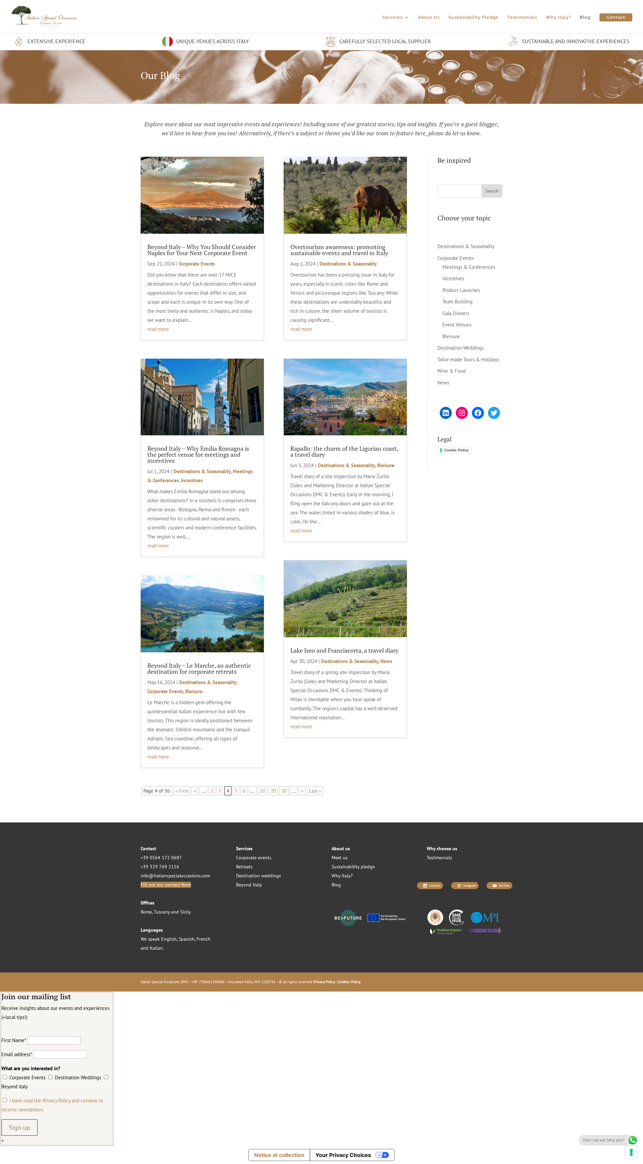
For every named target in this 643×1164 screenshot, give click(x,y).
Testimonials (522, 17)
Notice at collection (279, 1155)
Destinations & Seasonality (202, 471)
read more (158, 329)
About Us (429, 17)
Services (392, 17)
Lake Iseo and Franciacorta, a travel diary (344, 650)
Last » (315, 791)
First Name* (13, 1040)
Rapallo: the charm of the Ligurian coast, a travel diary (344, 451)
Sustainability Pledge (473, 17)
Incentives (192, 480)
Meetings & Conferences (468, 267)
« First (181, 791)
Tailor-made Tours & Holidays (468, 359)
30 (284, 791)
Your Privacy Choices (343, 1155)
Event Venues (456, 324)
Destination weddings (258, 876)
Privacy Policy (324, 981)
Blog (585, 17)
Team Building (457, 301)
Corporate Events (197, 264)
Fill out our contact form (166, 885)
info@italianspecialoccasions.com (175, 876)
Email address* (16, 1054)
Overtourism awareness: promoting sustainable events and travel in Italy (339, 250)
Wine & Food (451, 371)
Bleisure (194, 691)
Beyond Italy (249, 885)
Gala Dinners (455, 313)
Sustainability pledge (353, 867)
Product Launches (461, 290)
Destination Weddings (460, 348)
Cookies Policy (349, 981)
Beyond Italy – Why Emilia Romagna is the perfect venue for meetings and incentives (198, 454)
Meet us (340, 858)
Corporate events (253, 858)
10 (262, 791)
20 (273, 791)
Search (492, 191)
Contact (615, 17)
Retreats (244, 867)
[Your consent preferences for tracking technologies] (631, 1152)
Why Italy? (558, 17)
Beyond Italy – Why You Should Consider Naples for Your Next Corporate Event (201, 250)
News (386, 661)
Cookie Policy (456, 450)
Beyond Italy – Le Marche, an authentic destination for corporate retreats (199, 668)
